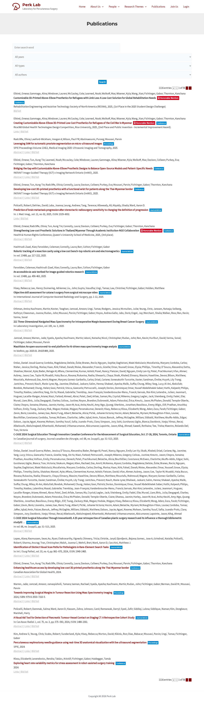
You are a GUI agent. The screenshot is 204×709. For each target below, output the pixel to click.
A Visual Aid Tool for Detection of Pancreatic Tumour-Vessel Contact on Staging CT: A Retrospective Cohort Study (74, 617)
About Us (96, 6)
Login (186, 6)
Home (82, 6)
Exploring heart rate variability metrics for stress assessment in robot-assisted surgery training (64, 663)
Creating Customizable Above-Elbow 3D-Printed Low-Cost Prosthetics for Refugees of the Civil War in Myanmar (73, 123)
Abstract (18, 152)
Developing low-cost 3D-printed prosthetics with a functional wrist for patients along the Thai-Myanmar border (73, 189)
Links (16, 131)
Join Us (174, 6)
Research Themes (134, 6)
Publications (158, 6)
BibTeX (17, 111)
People (112, 6)
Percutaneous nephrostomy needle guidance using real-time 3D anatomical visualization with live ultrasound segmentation (80, 642)
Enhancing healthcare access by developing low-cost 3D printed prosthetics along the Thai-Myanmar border (71, 567)
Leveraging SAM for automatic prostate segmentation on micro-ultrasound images (58, 143)
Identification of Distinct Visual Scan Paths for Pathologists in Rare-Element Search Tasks (61, 547)
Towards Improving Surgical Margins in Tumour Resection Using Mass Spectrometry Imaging (63, 592)
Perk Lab (31, 4)
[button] (102, 7)
